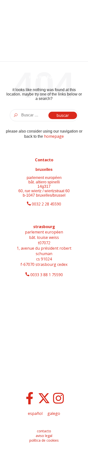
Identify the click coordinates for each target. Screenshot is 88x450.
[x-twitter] (44, 398)
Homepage (54, 136)
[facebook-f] (29, 398)
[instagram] (58, 398)
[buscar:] (44, 115)
